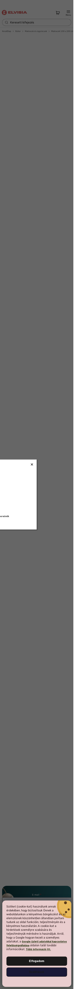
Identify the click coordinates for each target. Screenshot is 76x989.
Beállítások (36, 972)
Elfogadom (36, 961)
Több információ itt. (38, 949)
